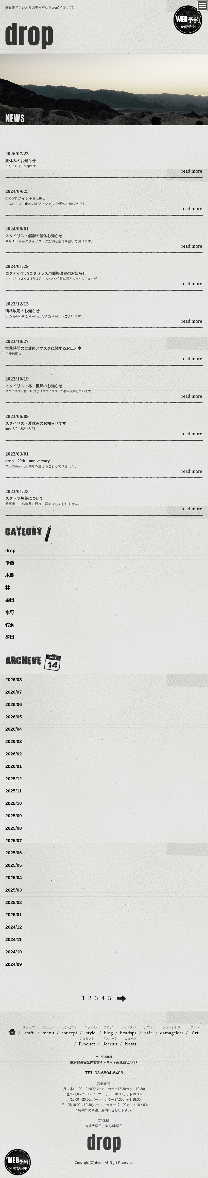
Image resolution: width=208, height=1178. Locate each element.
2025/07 (13, 840)
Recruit (109, 1042)
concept (69, 1031)
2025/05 (13, 865)
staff (29, 1031)
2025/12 (13, 778)
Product (87, 1042)
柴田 (9, 600)
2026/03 (13, 741)
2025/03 (13, 890)
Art (195, 1031)
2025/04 (13, 877)
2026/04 (13, 729)
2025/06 (13, 852)
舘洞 (9, 624)
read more (191, 171)
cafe (148, 1031)
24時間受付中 (188, 21)
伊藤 (9, 563)
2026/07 (13, 692)
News (131, 1042)
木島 (9, 575)
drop (10, 550)
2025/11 (13, 790)
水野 (9, 612)
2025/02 (13, 902)
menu (48, 1031)
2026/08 (13, 679)
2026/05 (13, 716)
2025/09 (13, 815)
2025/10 (13, 803)
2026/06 (13, 704)
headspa (128, 1031)
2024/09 (13, 964)
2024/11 (13, 939)
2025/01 (13, 914)
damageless (171, 1031)
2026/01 (13, 766)
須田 (9, 637)
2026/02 (13, 753)
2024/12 (13, 927)
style (90, 1031)
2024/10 (13, 951)
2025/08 (13, 828)
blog (108, 1031)
